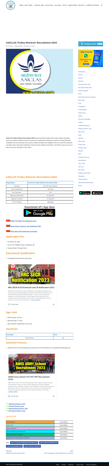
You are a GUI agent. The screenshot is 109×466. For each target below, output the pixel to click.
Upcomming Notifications (85, 182)
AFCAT (80, 75)
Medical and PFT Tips (85, 128)
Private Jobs (39, 5)
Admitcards (72, 5)
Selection (49, 5)
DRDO (80, 116)
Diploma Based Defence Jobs (18, 408)
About (57, 464)
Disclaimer (71, 464)
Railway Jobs (82, 147)
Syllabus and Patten (84, 173)
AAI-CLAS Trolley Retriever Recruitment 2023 (24, 442)
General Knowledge (84, 119)
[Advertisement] (54, 23)
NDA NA (80, 138)
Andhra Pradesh (83, 90)
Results (81, 5)
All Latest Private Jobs (85, 87)
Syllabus (57, 5)
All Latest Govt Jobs (29, 46)
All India (80, 81)
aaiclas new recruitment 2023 (48, 442)
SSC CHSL (81, 163)
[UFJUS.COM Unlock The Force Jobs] (10, 5)
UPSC (80, 185)
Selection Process (83, 157)
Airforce (80, 78)
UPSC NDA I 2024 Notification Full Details (24, 231)
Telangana (81, 176)
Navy (79, 135)
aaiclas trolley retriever (32, 446)
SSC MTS (81, 170)
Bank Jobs (81, 100)
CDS (79, 103)
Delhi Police (82, 113)
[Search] (101, 5)
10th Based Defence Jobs (17, 404)
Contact (64, 464)
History (80, 122)
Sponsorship (82, 160)
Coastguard (81, 106)
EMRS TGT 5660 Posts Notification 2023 (23, 221)
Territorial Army (82, 179)
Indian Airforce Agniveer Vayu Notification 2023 (26, 226)
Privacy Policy (80, 464)
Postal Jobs (81, 144)
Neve (7, 464)
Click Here (50, 202)
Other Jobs (81, 141)
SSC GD (81, 166)
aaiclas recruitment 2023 (14, 446)
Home (21, 5)
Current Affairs (92, 5)
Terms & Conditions (91, 464)
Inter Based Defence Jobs (17, 411)
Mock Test (81, 132)
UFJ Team (10, 46)
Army (79, 94)
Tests (65, 5)
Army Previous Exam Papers (87, 97)
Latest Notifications (84, 125)
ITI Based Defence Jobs (16, 406)
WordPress (19, 464)
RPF (79, 154)
